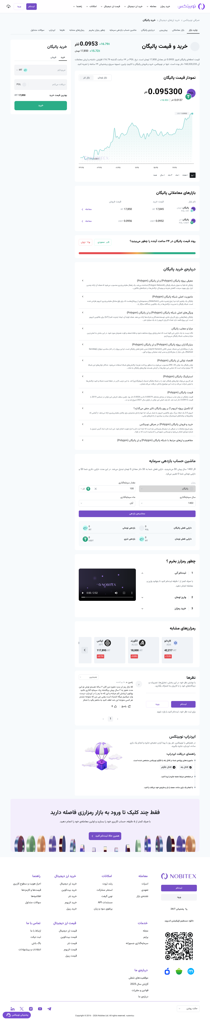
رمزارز (193, 483)
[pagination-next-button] (103, 719)
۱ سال (162, 175)
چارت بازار (193, 30)
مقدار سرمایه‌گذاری (127, 483)
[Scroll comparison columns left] (84, 650)
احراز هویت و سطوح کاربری (27, 884)
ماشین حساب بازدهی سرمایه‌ (123, 30)
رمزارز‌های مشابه (76, 30)
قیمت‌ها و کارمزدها (31, 890)
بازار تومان (102, 78)
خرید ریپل (71, 909)
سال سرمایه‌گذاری (188, 497)
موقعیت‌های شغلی (138, 978)
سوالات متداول (37, 30)
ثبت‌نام (31, 6)
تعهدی (144, 890)
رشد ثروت (107, 884)
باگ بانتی (36, 943)
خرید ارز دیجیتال (134, 6)
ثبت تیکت (36, 937)
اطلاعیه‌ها (36, 896)
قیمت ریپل (71, 956)
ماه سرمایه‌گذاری (127, 497)
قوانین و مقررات (140, 990)
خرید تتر (72, 896)
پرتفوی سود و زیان (103, 909)
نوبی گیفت (107, 896)
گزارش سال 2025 (139, 984)
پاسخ (124, 706)
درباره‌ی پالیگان (148, 30)
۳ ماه (170, 175)
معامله (153, 6)
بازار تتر (86, 78)
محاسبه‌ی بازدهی (137, 514)
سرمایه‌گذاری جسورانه (137, 943)
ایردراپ (52, 30)
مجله (145, 931)
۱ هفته (185, 175)
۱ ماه (177, 175)
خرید (63, 57)
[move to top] (181, 1008)
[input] (116, 489)
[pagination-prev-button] (117, 719)
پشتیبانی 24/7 (177, 909)
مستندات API (105, 903)
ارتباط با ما (35, 931)
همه (155, 175)
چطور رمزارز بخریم (97, 30)
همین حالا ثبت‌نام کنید (107, 836)
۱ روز (192, 175)
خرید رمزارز (165, 6)
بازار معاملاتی (178, 30)
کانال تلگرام (166, 767)
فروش (53, 57)
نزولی (83, 242)
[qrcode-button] (8, 6)
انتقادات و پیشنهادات (30, 950)
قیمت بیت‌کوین (69, 937)
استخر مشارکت (105, 890)
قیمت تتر (72, 943)
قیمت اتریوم (70, 950)
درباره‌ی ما (143, 997)
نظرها (62, 30)
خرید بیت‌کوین (69, 890)
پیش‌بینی (163, 30)
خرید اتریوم (71, 903)
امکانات (93, 6)
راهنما (79, 6)
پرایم (145, 937)
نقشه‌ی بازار (142, 896)
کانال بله (184, 767)
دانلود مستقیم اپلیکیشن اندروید (179, 921)
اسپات (145, 884)
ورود (19, 6)
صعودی (101, 242)
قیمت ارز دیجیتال (112, 6)
